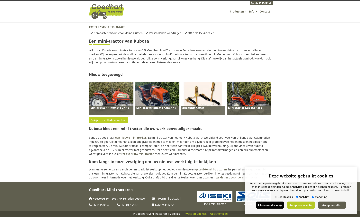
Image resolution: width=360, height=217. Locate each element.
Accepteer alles (331, 205)
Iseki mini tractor (215, 204)
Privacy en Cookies (195, 214)
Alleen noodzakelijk (270, 205)
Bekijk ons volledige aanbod (108, 120)
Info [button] (252, 11)
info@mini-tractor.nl (168, 198)
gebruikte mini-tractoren (211, 169)
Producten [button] (237, 11)
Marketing (321, 197)
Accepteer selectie (300, 205)
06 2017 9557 (129, 205)
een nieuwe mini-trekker (130, 138)
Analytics (304, 197)
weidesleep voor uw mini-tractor (236, 177)
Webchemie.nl (219, 214)
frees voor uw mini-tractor (136, 154)
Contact (264, 11)
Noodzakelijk (285, 197)
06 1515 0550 (263, 3)
